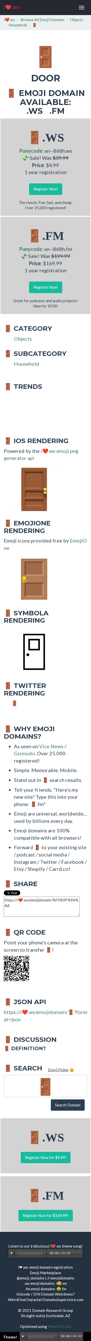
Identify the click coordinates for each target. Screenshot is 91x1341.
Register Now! (45, 189)
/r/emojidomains (60, 1278)
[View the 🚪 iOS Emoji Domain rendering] (31, 489)
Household (18, 25)
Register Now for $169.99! (46, 1215)
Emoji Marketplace (45, 1272)
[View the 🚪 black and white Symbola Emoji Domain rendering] (31, 651)
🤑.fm (61, 1288)
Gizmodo (24, 753)
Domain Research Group (52, 1310)
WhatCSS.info (59, 1326)
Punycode (30, 151)
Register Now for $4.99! (45, 1157)
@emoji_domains (30, 1278)
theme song (71, 1246)
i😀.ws (61, 1283)
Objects (76, 19)
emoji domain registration (51, 1267)
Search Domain (67, 1105)
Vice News (51, 746)
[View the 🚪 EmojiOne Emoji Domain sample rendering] (31, 578)
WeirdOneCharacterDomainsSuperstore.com (45, 1299)
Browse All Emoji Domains (42, 19)
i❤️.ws (12, 7)
